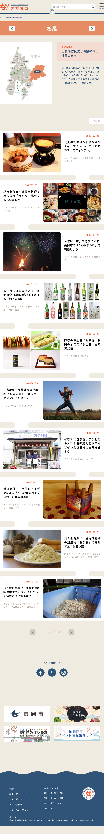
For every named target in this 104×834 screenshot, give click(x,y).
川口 (52, 808)
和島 (45, 803)
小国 (61, 798)
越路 (61, 793)
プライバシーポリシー (20, 809)
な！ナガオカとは (17, 799)
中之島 (53, 793)
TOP (11, 788)
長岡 (45, 793)
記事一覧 (13, 794)
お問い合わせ (15, 804)
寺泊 (52, 803)
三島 (45, 798)
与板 (45, 808)
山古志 (53, 798)
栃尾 (59, 803)
